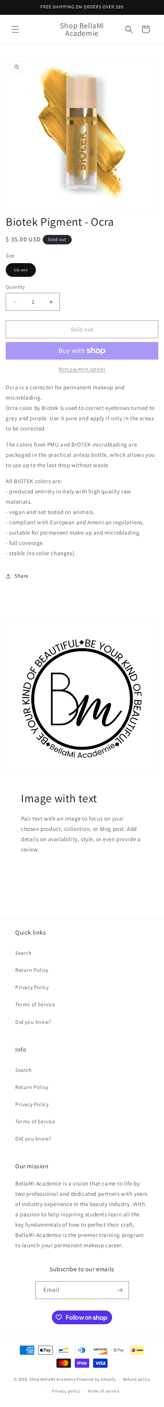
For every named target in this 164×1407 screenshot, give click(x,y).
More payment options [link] (82, 369)
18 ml (25, 271)
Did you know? (33, 1021)
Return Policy (31, 970)
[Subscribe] (120, 1290)
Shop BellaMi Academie (52, 1379)
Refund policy (136, 1379)
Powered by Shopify (96, 1379)
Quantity (15, 287)
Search (23, 952)
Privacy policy (66, 1391)
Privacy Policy (31, 987)
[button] (15, 29)
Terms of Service (35, 1004)
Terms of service (103, 1391)
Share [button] (21, 575)
